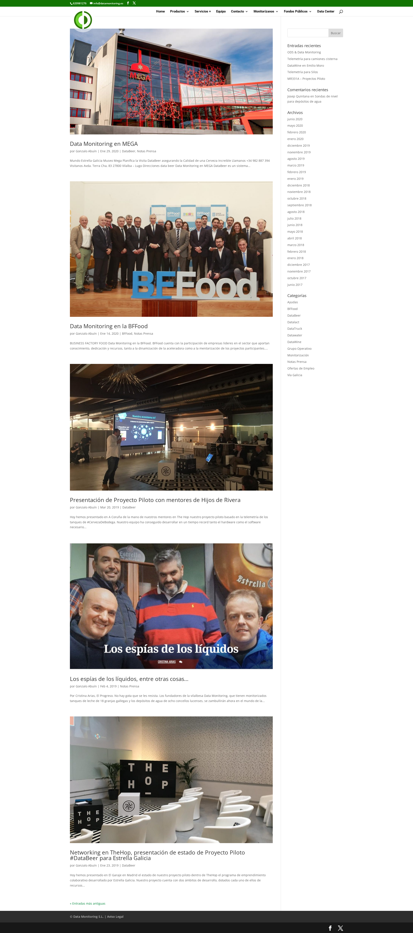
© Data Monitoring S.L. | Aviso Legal (96, 917)
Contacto (237, 11)
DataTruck (294, 328)
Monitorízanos (264, 11)
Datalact (293, 322)
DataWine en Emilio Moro (305, 65)
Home (160, 11)
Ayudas (292, 302)
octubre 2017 (296, 278)
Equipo (221, 11)
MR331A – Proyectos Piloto (306, 79)
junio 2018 (294, 225)
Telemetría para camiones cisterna (312, 59)
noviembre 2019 (299, 152)
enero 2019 (295, 179)
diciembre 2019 (298, 145)
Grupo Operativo (299, 348)
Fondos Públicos (296, 11)
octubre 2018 (296, 198)
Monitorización (298, 355)
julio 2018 (294, 218)
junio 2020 (294, 119)
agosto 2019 (296, 159)
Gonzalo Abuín (86, 151)
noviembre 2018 (299, 192)
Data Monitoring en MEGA (104, 144)
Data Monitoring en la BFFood (109, 326)
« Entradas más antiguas (87, 903)
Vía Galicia (294, 375)
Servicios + (203, 11)
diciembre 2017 (298, 265)
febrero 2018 (296, 251)
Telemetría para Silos (302, 72)
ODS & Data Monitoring (304, 52)
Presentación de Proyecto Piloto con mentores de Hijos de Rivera (155, 500)
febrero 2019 (296, 172)
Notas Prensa (146, 151)
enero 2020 (295, 139)
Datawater (294, 335)
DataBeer (128, 151)
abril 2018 (294, 238)
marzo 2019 (295, 165)
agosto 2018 (296, 212)
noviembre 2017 (299, 271)
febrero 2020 (296, 132)
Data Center (325, 11)
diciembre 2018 (298, 185)
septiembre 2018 (299, 205)
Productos (177, 11)
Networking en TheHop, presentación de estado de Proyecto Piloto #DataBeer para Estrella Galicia (157, 855)
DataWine (294, 342)
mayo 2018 (295, 231)
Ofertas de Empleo (300, 368)
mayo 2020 (295, 125)
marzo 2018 (295, 245)
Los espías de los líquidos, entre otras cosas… (129, 679)
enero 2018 (295, 258)
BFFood (127, 333)
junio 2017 (294, 285)
